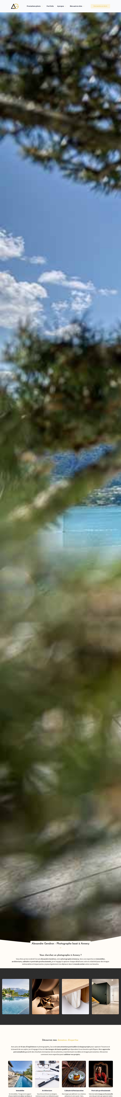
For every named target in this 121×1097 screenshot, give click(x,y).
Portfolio (50, 6)
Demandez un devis (100, 6)
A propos (60, 6)
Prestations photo (34, 6)
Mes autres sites (76, 6)
